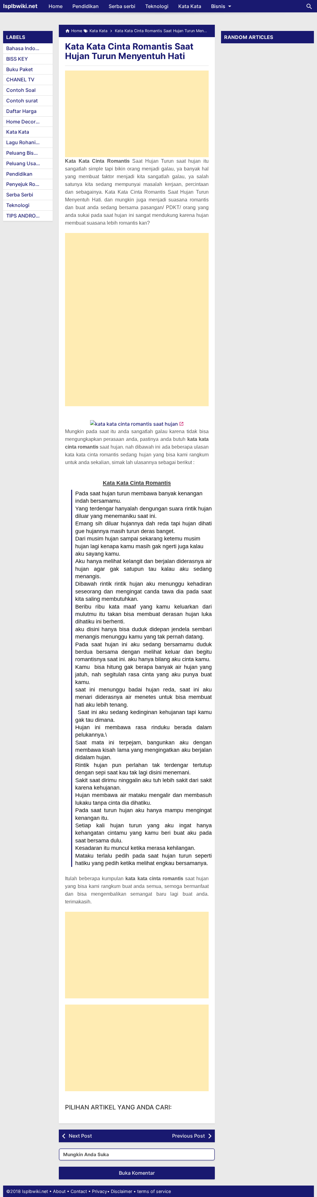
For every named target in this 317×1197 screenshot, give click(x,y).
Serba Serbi (19, 195)
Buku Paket (19, 69)
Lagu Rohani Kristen (29, 142)
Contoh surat (22, 100)
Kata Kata (189, 6)
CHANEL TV (20, 79)
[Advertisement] (137, 114)
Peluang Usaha (24, 163)
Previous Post (188, 1136)
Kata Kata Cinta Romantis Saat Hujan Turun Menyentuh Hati (129, 51)
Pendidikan (85, 6)
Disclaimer (121, 1191)
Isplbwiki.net (20, 6)
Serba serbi (122, 6)
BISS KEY (17, 59)
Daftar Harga (21, 111)
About (59, 1191)
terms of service (154, 1191)
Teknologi (156, 6)
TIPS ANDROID (23, 216)
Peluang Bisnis (23, 153)
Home (56, 6)
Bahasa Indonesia (27, 48)
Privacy (99, 1191)
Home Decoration (27, 121)
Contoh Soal (21, 90)
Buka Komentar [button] (137, 1173)
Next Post (80, 1136)
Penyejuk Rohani (26, 184)
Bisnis (218, 6)
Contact (79, 1191)
